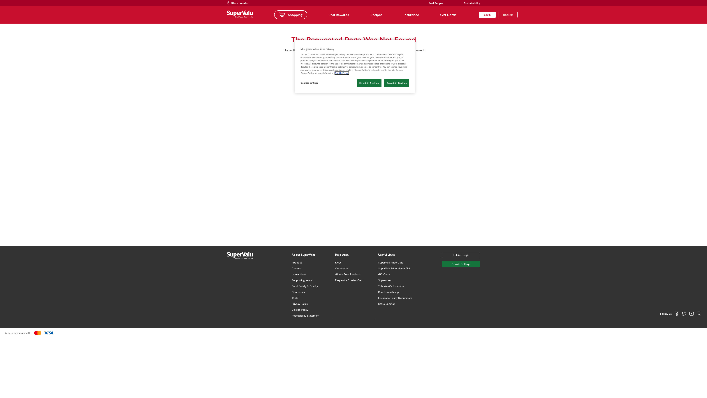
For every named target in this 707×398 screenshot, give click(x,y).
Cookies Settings (309, 83)
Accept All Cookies (397, 83)
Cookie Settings (460, 264)
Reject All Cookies (369, 83)
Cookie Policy (341, 73)
